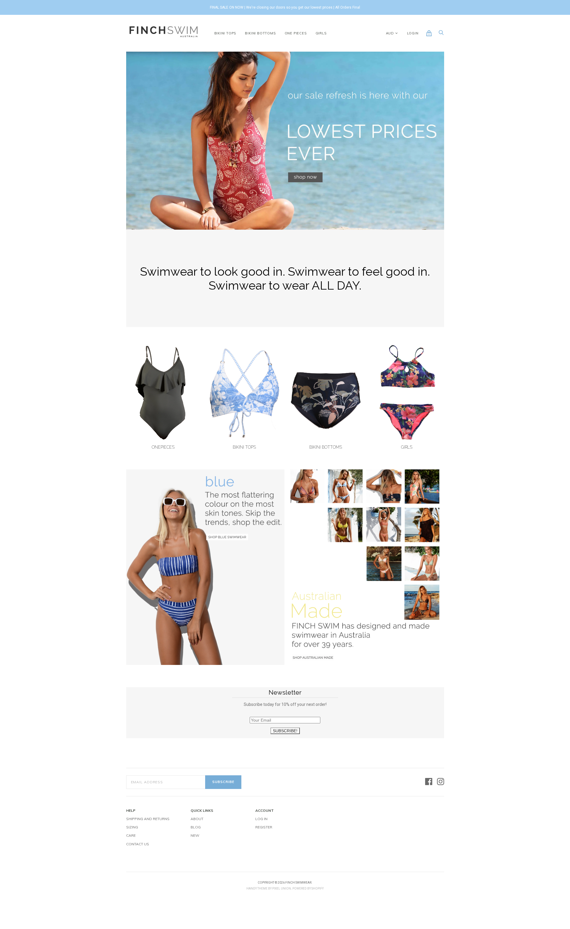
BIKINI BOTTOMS (260, 33)
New (195, 835)
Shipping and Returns (148, 819)
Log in (261, 819)
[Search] (441, 34)
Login (413, 33)
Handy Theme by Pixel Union (268, 888)
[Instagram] (440, 782)
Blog (196, 827)
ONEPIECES (163, 447)
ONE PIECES (296, 33)
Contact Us (137, 844)
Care (131, 835)
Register (263, 827)
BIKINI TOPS (225, 33)
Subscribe (223, 782)
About (197, 819)
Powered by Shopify (308, 888)
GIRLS (321, 33)
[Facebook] (428, 782)
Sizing (132, 827)
